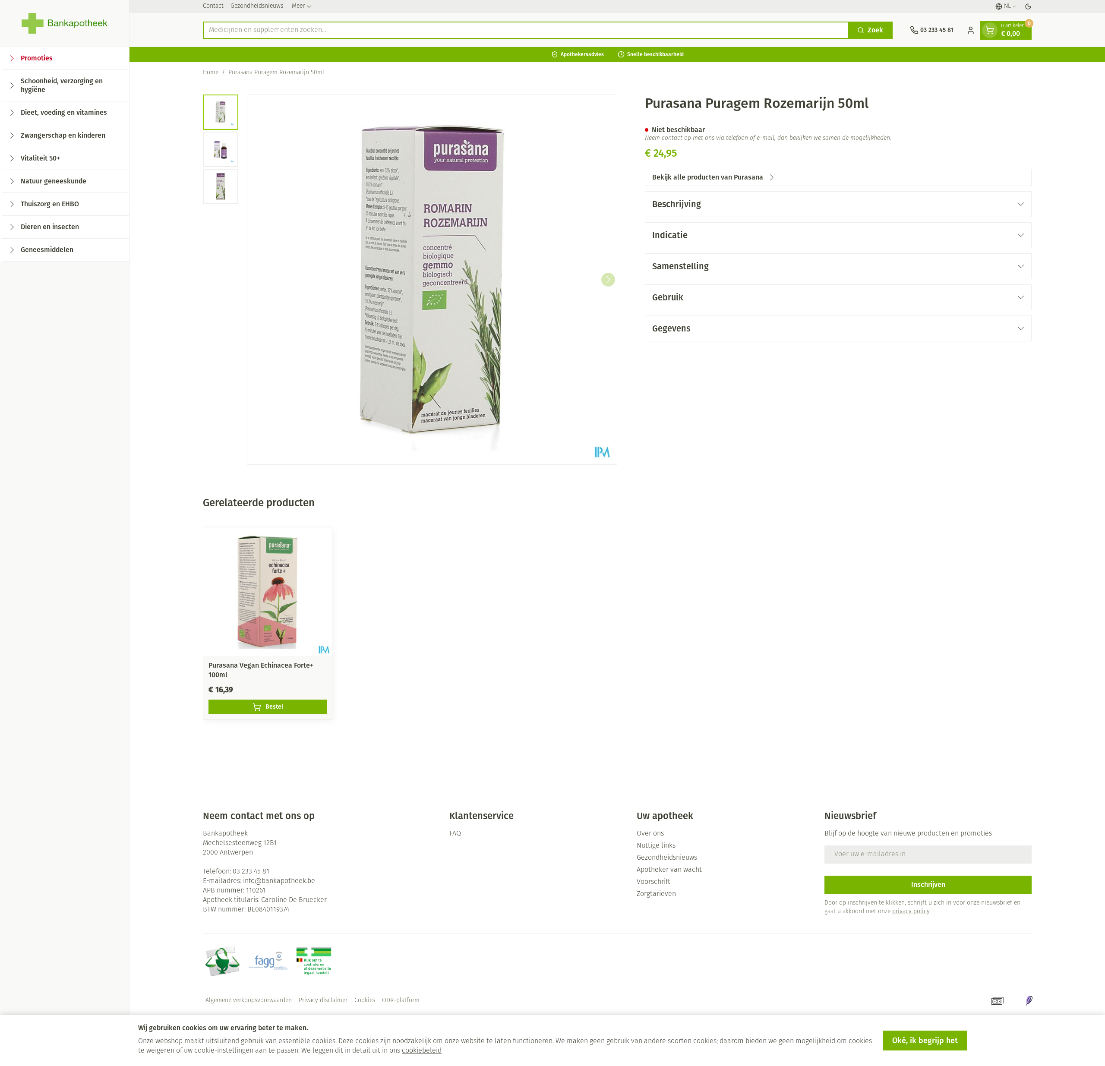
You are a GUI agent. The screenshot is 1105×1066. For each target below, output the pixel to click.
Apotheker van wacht (669, 870)
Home (210, 72)
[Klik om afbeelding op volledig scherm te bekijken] (432, 279)
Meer (298, 6)
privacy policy (910, 911)
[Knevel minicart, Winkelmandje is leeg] (990, 30)
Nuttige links (656, 845)
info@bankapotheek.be (279, 881)
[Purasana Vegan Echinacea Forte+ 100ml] (267, 591)
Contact (213, 6)
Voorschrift (653, 882)
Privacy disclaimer (323, 1000)
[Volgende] (608, 280)
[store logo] (64, 23)
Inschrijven (928, 884)
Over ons (650, 833)
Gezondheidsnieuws (256, 6)
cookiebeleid (422, 1050)
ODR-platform (401, 1000)
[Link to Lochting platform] (1029, 1001)
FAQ (455, 833)
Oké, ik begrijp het (925, 1040)
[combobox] (526, 30)
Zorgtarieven (656, 894)
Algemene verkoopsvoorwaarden (248, 1000)
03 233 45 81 (251, 871)
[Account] (970, 30)
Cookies (364, 1000)
